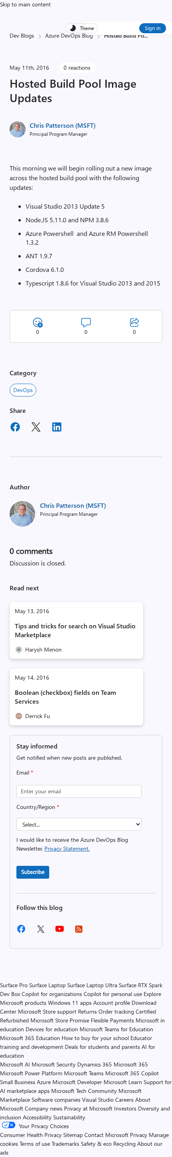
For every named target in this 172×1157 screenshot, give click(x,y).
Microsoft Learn (123, 1082)
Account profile (111, 1002)
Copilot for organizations (52, 994)
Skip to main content (25, 4)
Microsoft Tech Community (84, 1091)
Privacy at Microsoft (88, 1108)
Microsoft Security (54, 1064)
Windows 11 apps (70, 1002)
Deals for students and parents (102, 1046)
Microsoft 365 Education (30, 1038)
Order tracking (116, 1011)
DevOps (23, 390)
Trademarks (65, 1143)
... (146, 35)
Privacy (139, 1135)
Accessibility (37, 1117)
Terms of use (35, 1143)
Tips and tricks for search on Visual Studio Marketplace (75, 630)
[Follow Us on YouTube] (59, 932)
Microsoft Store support (47, 1011)
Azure (44, 1082)
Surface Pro (14, 985)
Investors (125, 1108)
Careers (124, 1099)
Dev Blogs (22, 35)
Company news (43, 1108)
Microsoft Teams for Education (116, 1029)
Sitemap (73, 1135)
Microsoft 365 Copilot (132, 1073)
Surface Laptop (47, 985)
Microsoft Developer (77, 1082)
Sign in (152, 27)
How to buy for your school (95, 1038)
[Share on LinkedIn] (56, 428)
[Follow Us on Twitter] (40, 932)
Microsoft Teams (84, 1073)
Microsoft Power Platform (31, 1073)
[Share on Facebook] (15, 428)
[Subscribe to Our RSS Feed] (79, 932)
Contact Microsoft (106, 1135)
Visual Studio (98, 1099)
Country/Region (37, 807)
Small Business (17, 1082)
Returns (87, 1011)
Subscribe (32, 871)
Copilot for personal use (113, 994)
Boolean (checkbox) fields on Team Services (65, 696)
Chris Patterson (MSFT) (63, 125)
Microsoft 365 (131, 1064)
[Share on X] (36, 428)
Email (24, 772)
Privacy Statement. (67, 848)
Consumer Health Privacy (31, 1135)
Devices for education (52, 1029)
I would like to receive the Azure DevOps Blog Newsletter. (72, 844)
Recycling (124, 1143)
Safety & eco (96, 1143)
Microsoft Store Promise (59, 1020)
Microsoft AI (15, 1064)
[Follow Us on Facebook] (21, 932)
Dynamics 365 (94, 1064)
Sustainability (69, 1117)
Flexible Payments (112, 1020)
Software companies (56, 1099)
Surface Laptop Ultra (92, 985)
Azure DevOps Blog (69, 35)
